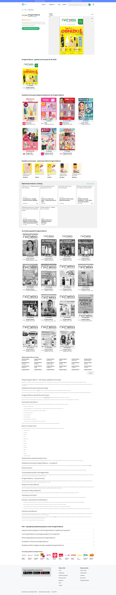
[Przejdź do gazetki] (92, 18)
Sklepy (25, 9)
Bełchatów (75, 359)
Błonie (75, 363)
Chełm (63, 366)
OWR (60, 583)
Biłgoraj (63, 363)
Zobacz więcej (90, 183)
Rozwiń (90, 373)
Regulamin (61, 580)
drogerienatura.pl (47, 397)
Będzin (63, 359)
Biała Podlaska (88, 359)
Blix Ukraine (82, 578)
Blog (59, 4)
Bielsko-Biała (50, 363)
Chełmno (75, 366)
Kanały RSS (54, 591)
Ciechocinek (38, 370)
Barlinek (38, 359)
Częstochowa (50, 370)
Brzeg (38, 366)
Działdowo (88, 370)
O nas (60, 570)
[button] (58, 530)
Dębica (75, 370)
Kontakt (64, 4)
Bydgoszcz (50, 366)
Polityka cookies (62, 578)
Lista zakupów (83, 573)
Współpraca (61, 573)
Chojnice (88, 366)
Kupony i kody (83, 570)
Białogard (25, 363)
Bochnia (88, 363)
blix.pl (39, 390)
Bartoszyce (50, 359)
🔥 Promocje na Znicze (76, 1)
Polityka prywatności (63, 575)
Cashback (82, 575)
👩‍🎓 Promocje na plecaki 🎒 (40, 1)
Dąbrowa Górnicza (63, 370)
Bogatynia (25, 366)
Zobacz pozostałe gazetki (31, 28)
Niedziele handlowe (84, 580)
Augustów (25, 359)
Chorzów (25, 370)
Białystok (38, 363)
